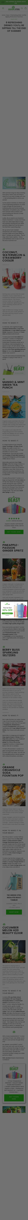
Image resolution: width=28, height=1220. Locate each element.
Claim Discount (7, 613)
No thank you (7, 615)
